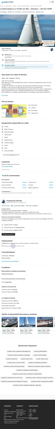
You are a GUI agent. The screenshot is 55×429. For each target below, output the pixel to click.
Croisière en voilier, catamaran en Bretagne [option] (19, 355)
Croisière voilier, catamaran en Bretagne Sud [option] (18, 351)
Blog (5, 418)
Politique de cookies (8, 413)
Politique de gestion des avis (10, 422)
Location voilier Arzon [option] (11, 359)
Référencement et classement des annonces (14, 419)
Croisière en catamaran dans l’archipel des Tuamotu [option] (14, 381)
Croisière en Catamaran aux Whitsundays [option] (26, 370)
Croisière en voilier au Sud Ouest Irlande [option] (14, 366)
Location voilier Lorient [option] (42, 359)
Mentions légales (8, 416)
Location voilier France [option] (26, 359)
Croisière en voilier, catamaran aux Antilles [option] (42, 381)
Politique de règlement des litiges (11, 421)
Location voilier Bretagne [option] (39, 355)
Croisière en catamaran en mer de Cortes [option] (11, 377)
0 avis (4, 11)
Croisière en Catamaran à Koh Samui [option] (37, 362)
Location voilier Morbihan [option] (40, 351)
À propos (6, 410)
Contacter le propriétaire (8, 234)
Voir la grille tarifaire (7, 166)
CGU (5, 414)
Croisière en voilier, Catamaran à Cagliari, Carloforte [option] (39, 377)
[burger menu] (50, 2)
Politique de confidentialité (10, 411)
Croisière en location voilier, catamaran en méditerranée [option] (27, 374)
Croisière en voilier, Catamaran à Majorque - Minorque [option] (27, 385)
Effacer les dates (6, 169)
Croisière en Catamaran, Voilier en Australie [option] (39, 366)
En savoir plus (7, 282)
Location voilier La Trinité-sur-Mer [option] (16, 362)
